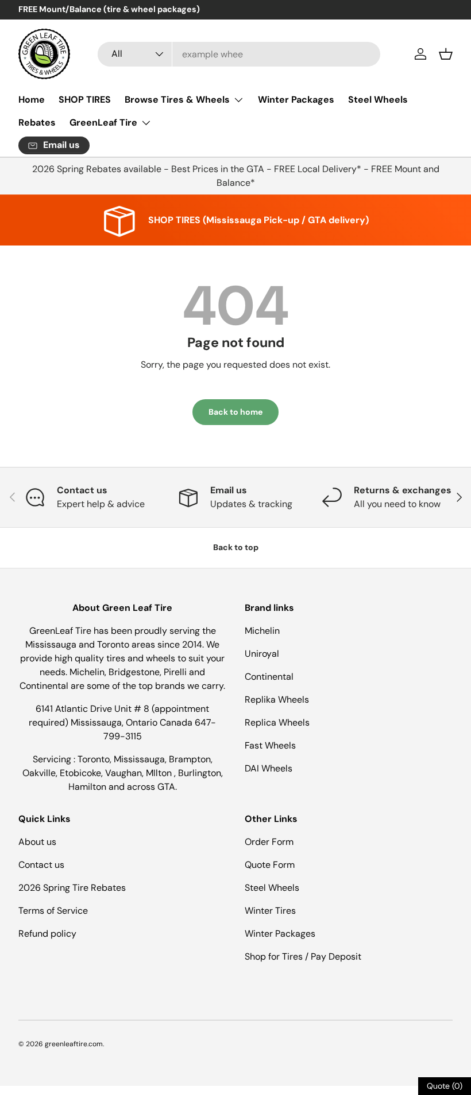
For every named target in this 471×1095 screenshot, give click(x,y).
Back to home (235, 412)
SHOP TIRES (85, 99)
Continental (269, 677)
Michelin (262, 631)
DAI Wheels (268, 768)
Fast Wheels (270, 745)
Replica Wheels (277, 722)
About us (37, 842)
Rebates (37, 122)
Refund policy (47, 934)
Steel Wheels (378, 99)
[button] (445, 54)
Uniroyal (262, 654)
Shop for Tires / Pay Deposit (303, 956)
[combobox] (239, 54)
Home (31, 99)
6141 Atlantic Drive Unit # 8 (94, 709)
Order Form (269, 842)
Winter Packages (296, 99)
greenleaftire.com (74, 1044)
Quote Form (270, 865)
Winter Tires (270, 911)
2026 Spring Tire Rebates (72, 888)
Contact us (41, 865)
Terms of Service (53, 911)
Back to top (235, 547)
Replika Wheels (277, 699)
